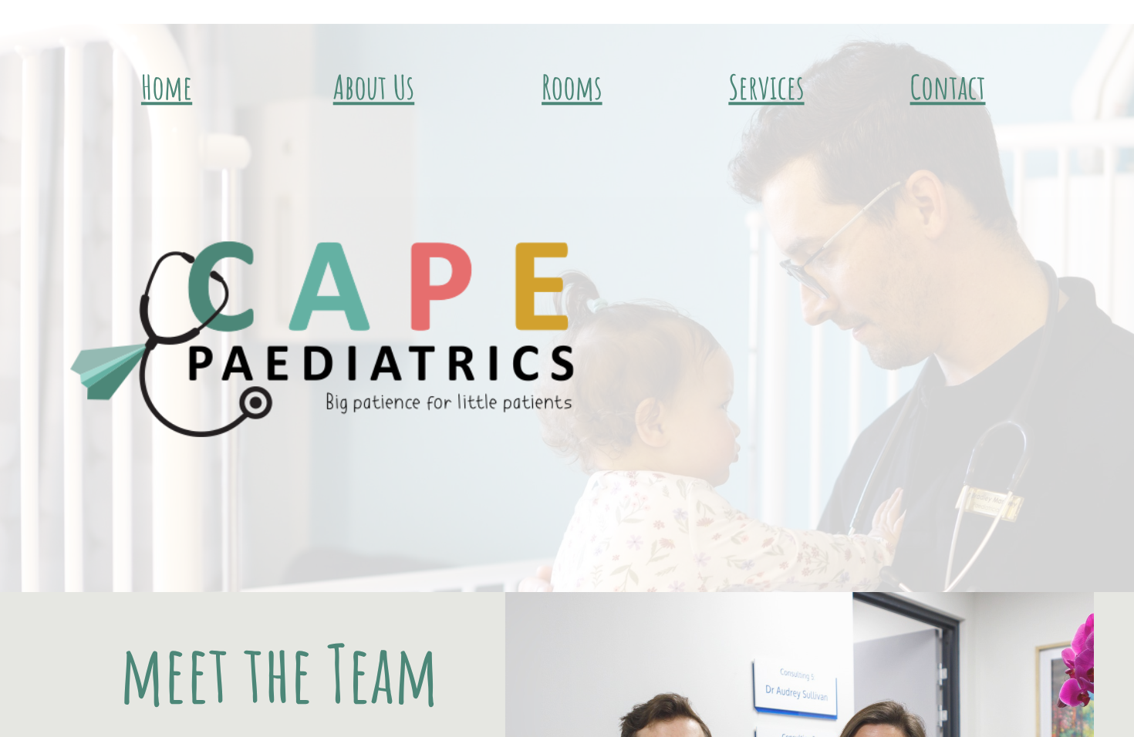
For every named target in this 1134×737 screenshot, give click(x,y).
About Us (374, 87)
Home (166, 87)
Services (766, 87)
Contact (948, 87)
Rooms (572, 87)
